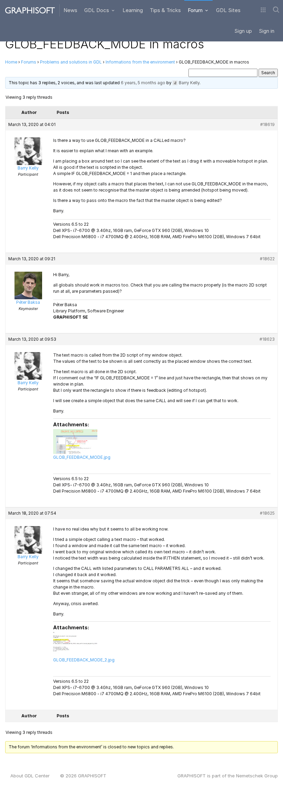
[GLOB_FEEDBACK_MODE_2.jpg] (75, 644)
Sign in (266, 31)
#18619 (267, 124)
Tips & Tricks (165, 10)
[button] (263, 10)
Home (11, 62)
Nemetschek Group (257, 775)
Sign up (243, 31)
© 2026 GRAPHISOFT (83, 775)
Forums (28, 62)
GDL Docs (97, 10)
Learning (133, 10)
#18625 (267, 513)
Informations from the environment (140, 62)
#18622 (267, 258)
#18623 (267, 339)
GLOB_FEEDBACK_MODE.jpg (81, 457)
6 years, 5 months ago (143, 82)
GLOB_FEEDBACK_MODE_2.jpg (84, 659)
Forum (196, 10)
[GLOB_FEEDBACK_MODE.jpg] (75, 441)
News (70, 10)
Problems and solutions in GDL (71, 62)
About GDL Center (30, 775)
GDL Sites (228, 10)
